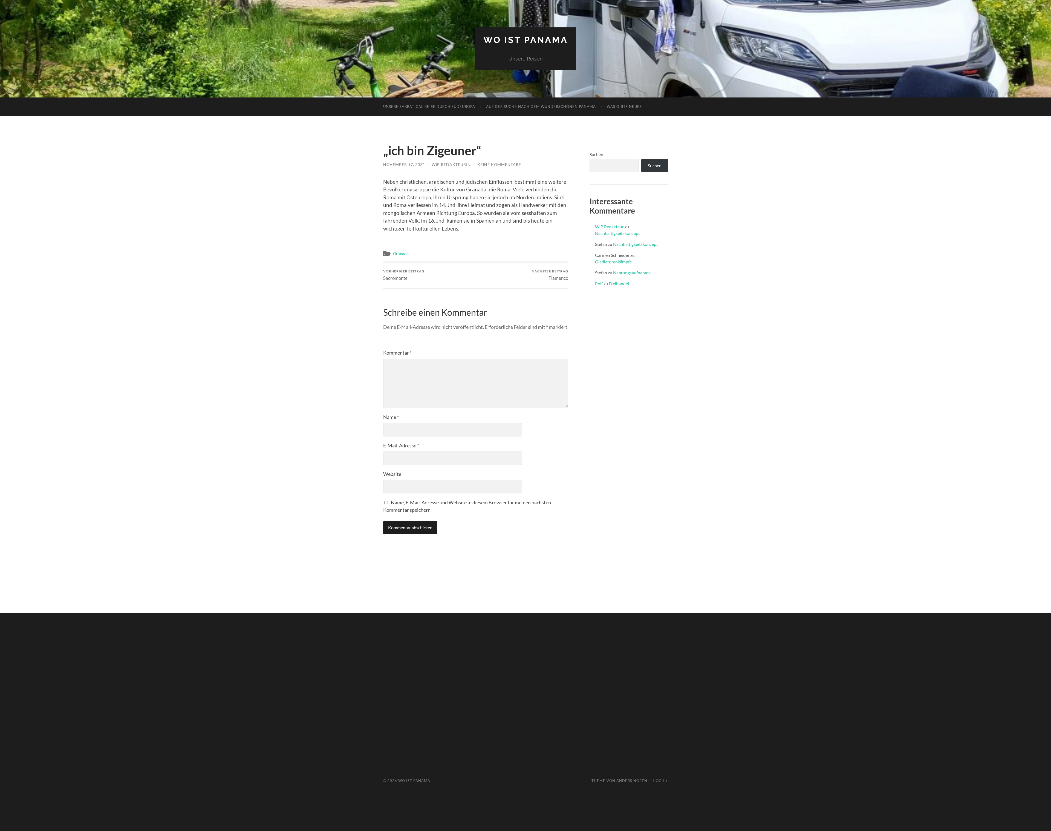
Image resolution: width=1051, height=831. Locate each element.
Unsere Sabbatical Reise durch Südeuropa (429, 106)
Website (392, 474)
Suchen (596, 154)
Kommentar (397, 353)
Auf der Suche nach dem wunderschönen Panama (541, 106)
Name (391, 417)
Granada (401, 253)
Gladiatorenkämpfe (613, 261)
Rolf (599, 283)
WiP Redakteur (609, 226)
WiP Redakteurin (451, 164)
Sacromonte (404, 275)
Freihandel (619, 283)
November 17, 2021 (404, 164)
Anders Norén (631, 780)
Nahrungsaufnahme (632, 272)
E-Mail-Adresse (401, 445)
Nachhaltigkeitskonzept (617, 233)
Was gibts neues (624, 106)
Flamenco (550, 275)
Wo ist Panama (525, 40)
